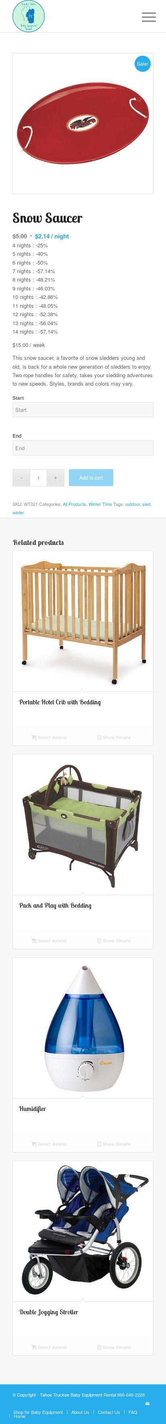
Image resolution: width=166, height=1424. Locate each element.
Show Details (116, 737)
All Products (74, 504)
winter (18, 512)
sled (146, 504)
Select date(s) (52, 737)
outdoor (132, 504)
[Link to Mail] (147, 1403)
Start (18, 398)
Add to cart (91, 477)
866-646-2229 (131, 1394)
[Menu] (142, 17)
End (16, 435)
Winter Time (100, 504)
